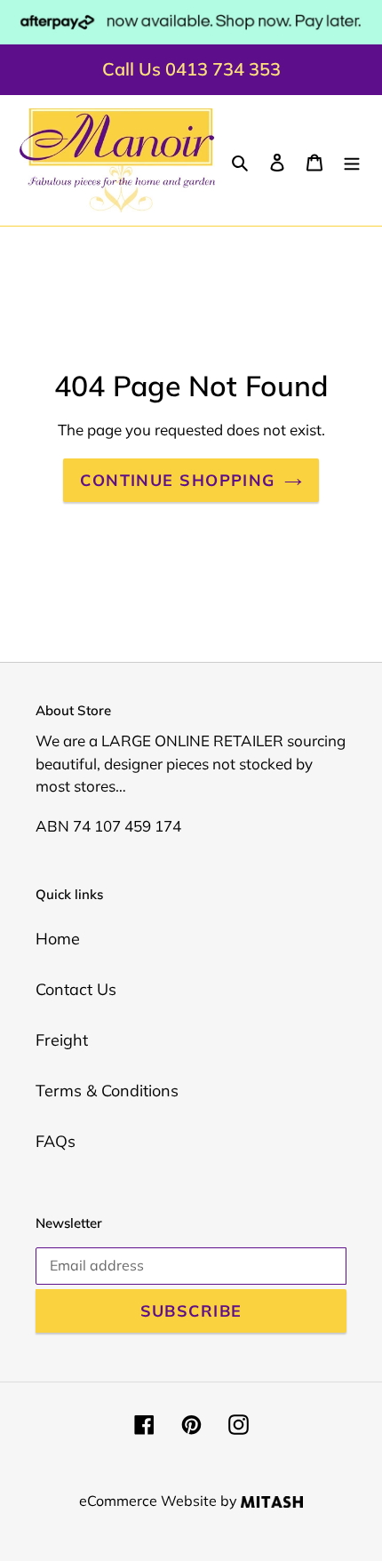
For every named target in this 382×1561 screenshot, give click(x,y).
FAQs (56, 1141)
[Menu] (351, 160)
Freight (62, 1040)
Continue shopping (177, 480)
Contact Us (76, 989)
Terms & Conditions (107, 1090)
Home (58, 938)
